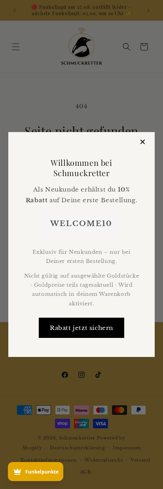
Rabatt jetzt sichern (81, 328)
